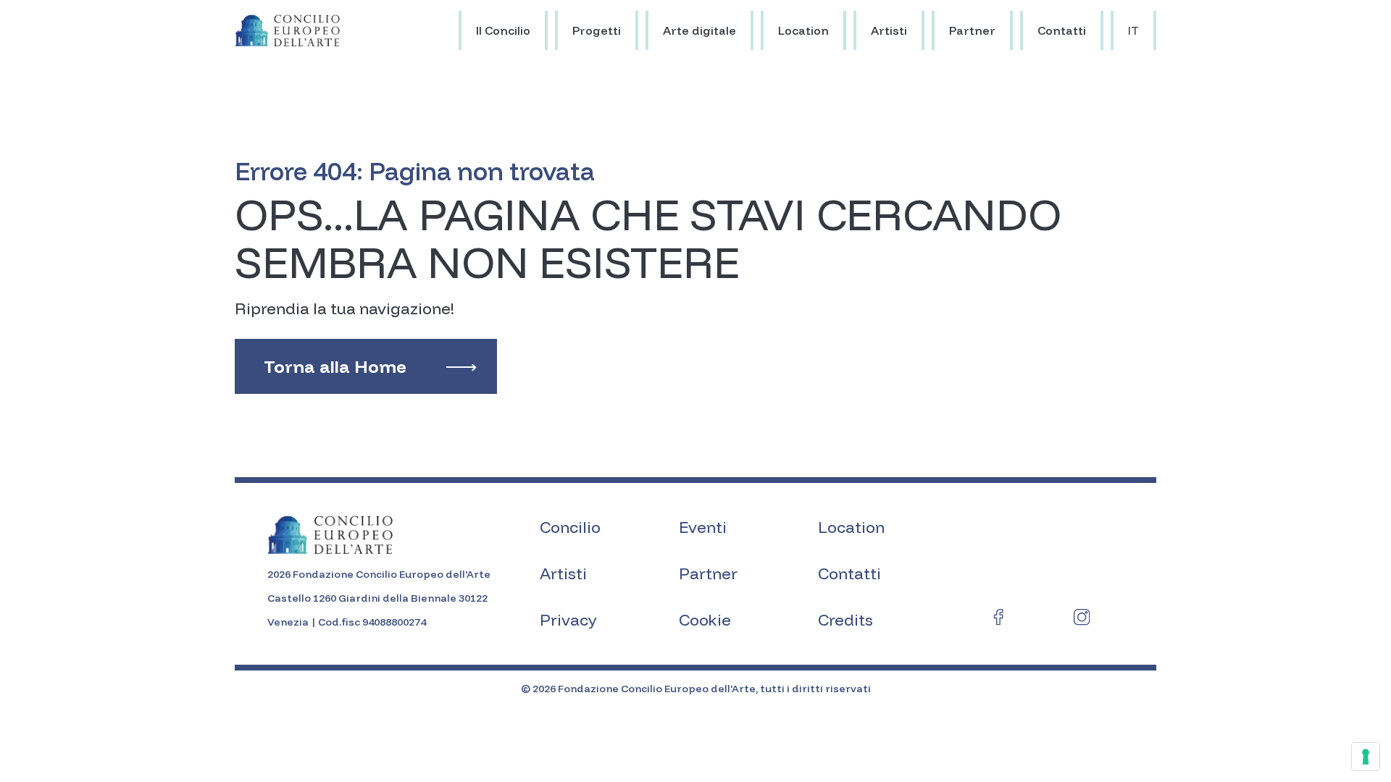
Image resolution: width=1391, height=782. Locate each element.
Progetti (596, 30)
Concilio (570, 527)
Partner (972, 30)
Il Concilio (503, 30)
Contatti (1061, 30)
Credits (845, 620)
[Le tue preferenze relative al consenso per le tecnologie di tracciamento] (1365, 756)
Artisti (889, 30)
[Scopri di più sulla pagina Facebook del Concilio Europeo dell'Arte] (998, 620)
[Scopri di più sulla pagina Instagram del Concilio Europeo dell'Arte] (1082, 620)
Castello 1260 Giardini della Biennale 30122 (377, 598)
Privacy (568, 620)
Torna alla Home (335, 366)
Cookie (705, 620)
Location (803, 30)
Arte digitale (699, 30)
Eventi (703, 527)
